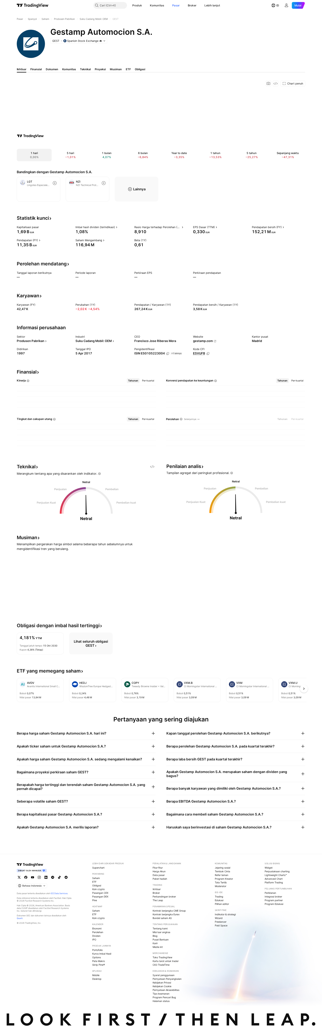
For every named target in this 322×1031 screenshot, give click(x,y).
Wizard (219, 918)
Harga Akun (159, 871)
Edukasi (219, 900)
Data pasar (159, 875)
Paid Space (221, 925)
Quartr (20, 918)
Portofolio (97, 950)
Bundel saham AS (162, 918)
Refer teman (221, 875)
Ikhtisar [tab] (21, 69)
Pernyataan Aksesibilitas (166, 990)
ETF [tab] (128, 69)
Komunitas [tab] (69, 69)
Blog (155, 935)
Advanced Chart (274, 878)
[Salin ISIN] (167, 353)
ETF (94, 881)
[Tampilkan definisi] (41, 227)
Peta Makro (98, 961)
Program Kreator (224, 878)
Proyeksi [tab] (100, 69)
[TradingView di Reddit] (66, 877)
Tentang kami (160, 928)
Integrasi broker (273, 896)
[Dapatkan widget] (275, 83)
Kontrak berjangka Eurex (166, 914)
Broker (192, 5)
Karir (155, 943)
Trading (219, 896)
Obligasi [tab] (140, 69)
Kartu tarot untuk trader (166, 961)
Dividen (96, 935)
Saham (96, 878)
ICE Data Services (59, 893)
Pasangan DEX (100, 896)
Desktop (96, 978)
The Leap (158, 900)
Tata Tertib (221, 882)
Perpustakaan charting (277, 871)
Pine (94, 900)
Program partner (274, 900)
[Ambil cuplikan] (268, 83)
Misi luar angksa (161, 932)
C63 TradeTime (161, 964)
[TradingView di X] (19, 877)
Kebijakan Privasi (162, 982)
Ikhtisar (157, 889)
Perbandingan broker (164, 896)
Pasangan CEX (100, 892)
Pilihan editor (222, 904)
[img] (100, 40)
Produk (137, 5)
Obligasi (96, 885)
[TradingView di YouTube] (32, 877)
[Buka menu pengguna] (286, 5)
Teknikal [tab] (85, 69)
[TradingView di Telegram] (52, 877)
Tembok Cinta (222, 871)
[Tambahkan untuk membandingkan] (55, 183)
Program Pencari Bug (164, 997)
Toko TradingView (162, 957)
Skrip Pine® (98, 964)
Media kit (158, 947)
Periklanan (270, 892)
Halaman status (161, 1001)
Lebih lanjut (212, 5)
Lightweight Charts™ (276, 875)
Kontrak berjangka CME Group (169, 910)
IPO (94, 939)
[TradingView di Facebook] (25, 877)
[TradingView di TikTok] (59, 877)
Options (96, 957)
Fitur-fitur (158, 867)
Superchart (98, 867)
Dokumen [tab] (52, 69)
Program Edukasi (274, 904)
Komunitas (157, 5)
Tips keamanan (161, 993)
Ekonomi (96, 928)
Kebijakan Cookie (162, 986)
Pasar (176, 5)
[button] (144, 5)
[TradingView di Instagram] (39, 877)
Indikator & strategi (225, 914)
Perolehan (97, 932)
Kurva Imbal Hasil (101, 953)
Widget (269, 867)
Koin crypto (98, 889)
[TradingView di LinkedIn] (46, 877)
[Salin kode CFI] (207, 353)
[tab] (133, 380)
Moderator (220, 886)
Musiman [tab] (116, 69)
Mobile (95, 975)
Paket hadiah (160, 878)
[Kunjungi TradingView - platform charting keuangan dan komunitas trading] (30, 136)
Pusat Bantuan (161, 939)
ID (277, 5)
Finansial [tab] (36, 69)
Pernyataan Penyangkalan (167, 978)
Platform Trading (274, 882)
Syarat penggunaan (163, 975)
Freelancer (220, 921)
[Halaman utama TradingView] (32, 5)
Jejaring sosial (222, 867)
